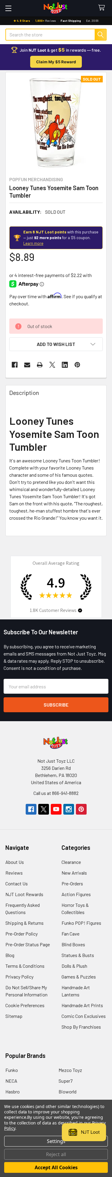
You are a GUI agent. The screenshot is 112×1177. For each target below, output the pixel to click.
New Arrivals (74, 873)
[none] (56, 122)
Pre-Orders (72, 883)
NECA (11, 1081)
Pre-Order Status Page (27, 944)
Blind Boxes (73, 944)
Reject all (56, 1154)
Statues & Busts (78, 955)
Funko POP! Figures (81, 923)
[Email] (27, 364)
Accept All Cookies (56, 1167)
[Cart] (103, 8)
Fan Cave (70, 933)
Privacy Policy (19, 976)
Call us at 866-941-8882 (56, 793)
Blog (9, 955)
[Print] (39, 364)
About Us (14, 862)
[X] (52, 364)
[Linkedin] (64, 364)
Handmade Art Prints (82, 1005)
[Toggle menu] (8, 8)
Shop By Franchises (81, 1027)
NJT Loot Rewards (24, 894)
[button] (56, 344)
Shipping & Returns (24, 923)
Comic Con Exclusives (84, 1016)
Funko (11, 1070)
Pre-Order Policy (21, 933)
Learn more (33, 243)
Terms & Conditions (25, 966)
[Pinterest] (77, 364)
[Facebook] (14, 364)
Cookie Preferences (25, 1005)
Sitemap (13, 1016)
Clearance (71, 862)
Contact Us (16, 883)
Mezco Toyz (70, 1070)
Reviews (14, 873)
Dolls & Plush (74, 966)
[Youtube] (56, 809)
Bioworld (67, 1091)
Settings (56, 1141)
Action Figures (76, 894)
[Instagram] (68, 809)
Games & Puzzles (79, 976)
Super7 (66, 1081)
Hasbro (12, 1091)
